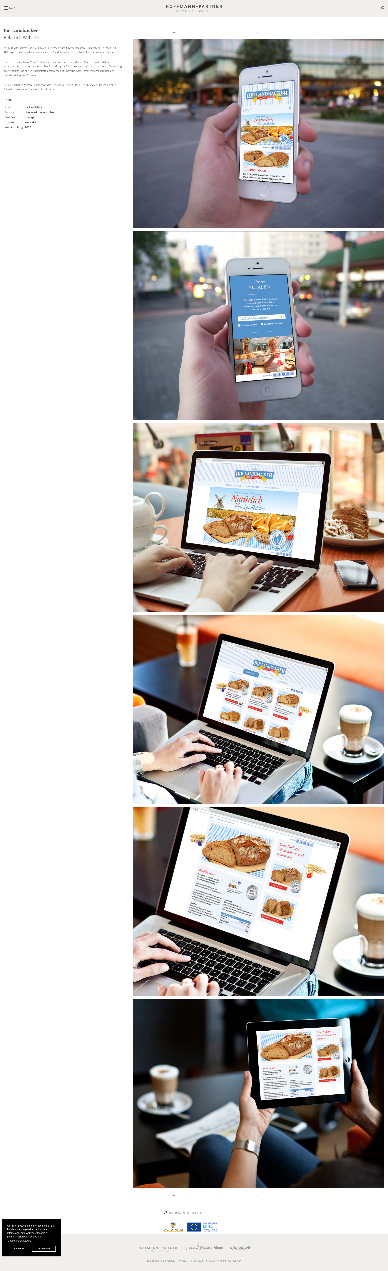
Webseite (30, 122)
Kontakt (183, 1260)
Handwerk (31, 112)
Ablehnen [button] (19, 1248)
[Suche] (355, 9)
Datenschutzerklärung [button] (19, 1240)
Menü (12, 8)
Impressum (197, 1260)
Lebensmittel (47, 112)
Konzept (30, 117)
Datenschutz (168, 1260)
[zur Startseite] (194, 8)
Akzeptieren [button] (44, 1248)
